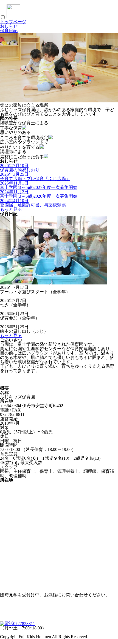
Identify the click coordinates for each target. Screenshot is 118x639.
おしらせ (9, 26)
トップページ (13, 21)
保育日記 (9, 30)
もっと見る (11, 209)
